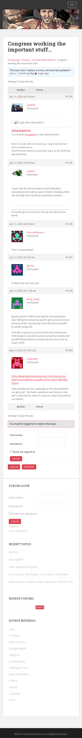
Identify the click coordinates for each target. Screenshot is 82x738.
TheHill (13, 687)
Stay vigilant (16, 559)
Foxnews (14, 635)
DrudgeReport (17, 648)
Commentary (17, 661)
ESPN (12, 700)
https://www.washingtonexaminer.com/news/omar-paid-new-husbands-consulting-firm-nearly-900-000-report (39, 380)
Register (29, 467)
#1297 (69, 257)
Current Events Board (43, 60)
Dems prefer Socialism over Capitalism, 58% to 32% (41, 582)
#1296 (69, 224)
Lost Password (18, 531)
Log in (14, 467)
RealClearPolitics (19, 674)
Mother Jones (17, 642)
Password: (16, 443)
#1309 (69, 350)
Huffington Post (18, 668)
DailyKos (14, 655)
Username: (16, 435)
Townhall (14, 693)
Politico (13, 681)
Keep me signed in (24, 451)
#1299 (69, 290)
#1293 (69, 96)
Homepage (14, 60)
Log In (16, 458)
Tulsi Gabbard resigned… (24, 567)
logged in (31, 134)
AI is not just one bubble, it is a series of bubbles (38, 574)
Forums (26, 60)
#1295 (69, 162)
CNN (12, 629)
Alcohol (13, 552)
